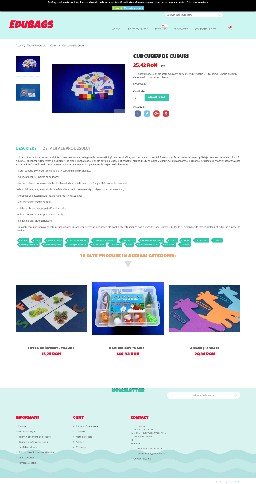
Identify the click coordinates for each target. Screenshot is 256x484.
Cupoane (80, 447)
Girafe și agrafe (204, 348)
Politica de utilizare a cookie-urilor (36, 452)
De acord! (117, 8)
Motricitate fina (55, 240)
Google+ (156, 113)
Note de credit (83, 436)
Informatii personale (86, 426)
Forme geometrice (29, 244)
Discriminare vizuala (78, 240)
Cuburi (218, 240)
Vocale (186, 240)
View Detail (47, 336)
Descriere (26, 148)
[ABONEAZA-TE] (236, 395)
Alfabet (24, 240)
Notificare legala (27, 431)
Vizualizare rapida (61, 337)
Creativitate (98, 244)
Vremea (185, 244)
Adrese (79, 441)
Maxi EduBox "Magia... (128, 348)
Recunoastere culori (148, 244)
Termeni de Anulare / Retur (33, 441)
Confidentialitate (27, 447)
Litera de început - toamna (51, 348)
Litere (38, 240)
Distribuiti (138, 113)
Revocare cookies (28, 462)
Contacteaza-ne (142, 458)
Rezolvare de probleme (152, 240)
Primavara (116, 244)
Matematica (202, 240)
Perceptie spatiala (53, 244)
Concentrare (129, 240)
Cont (78, 418)
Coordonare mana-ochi (105, 240)
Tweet (147, 113)
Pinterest (166, 113)
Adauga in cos (156, 97)
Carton (173, 240)
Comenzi (80, 431)
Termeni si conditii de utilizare (34, 436)
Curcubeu (169, 244)
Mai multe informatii (133, 8)
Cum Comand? (26, 457)
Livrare (22, 426)
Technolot (236, 482)
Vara (130, 244)
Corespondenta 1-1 (77, 244)
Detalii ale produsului (66, 148)
